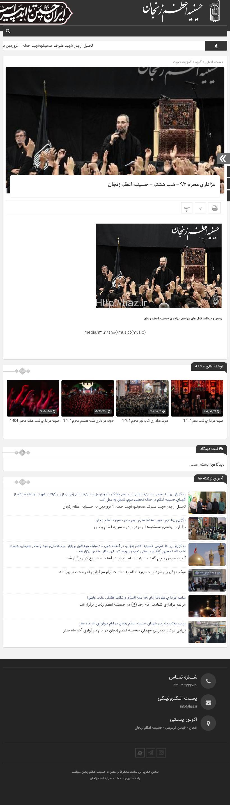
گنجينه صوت (182, 62)
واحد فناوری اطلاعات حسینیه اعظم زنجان (115, 778)
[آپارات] (140, 753)
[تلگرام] (150, 753)
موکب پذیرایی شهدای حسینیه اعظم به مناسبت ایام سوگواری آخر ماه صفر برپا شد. (122, 572)
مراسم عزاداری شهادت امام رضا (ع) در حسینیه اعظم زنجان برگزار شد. (132, 604)
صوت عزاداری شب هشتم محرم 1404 (88, 421)
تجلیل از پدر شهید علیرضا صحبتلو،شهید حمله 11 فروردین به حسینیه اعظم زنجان (124, 506)
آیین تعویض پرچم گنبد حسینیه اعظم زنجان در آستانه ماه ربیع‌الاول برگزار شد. (126, 558)
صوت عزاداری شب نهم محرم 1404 (145, 421)
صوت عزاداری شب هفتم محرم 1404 (34, 421)
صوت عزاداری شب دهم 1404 (203, 421)
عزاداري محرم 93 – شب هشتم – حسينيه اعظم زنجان (161, 184)
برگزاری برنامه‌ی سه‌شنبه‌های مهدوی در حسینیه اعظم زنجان (140, 527)
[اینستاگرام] (161, 753)
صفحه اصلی (213, 62)
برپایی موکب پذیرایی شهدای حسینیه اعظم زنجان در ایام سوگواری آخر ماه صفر (124, 630)
